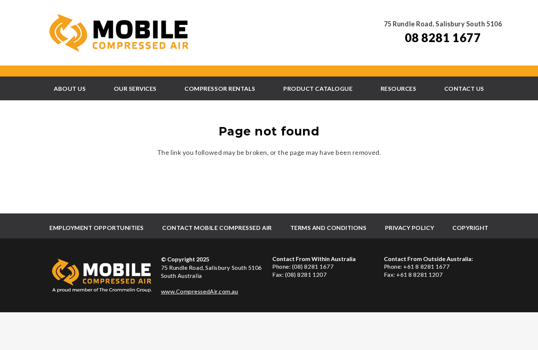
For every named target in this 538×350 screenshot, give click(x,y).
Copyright (470, 227)
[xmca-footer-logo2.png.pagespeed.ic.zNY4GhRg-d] (101, 275)
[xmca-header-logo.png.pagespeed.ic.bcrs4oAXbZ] (119, 33)
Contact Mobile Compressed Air (217, 227)
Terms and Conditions (328, 227)
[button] (89, 88)
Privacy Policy (409, 227)
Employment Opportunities (96, 227)
